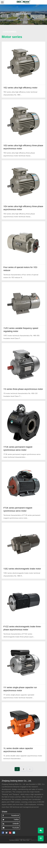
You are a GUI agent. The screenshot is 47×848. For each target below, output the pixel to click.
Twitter (16, 819)
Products (22, 17)
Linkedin (16, 823)
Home (17, 17)
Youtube (15, 827)
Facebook (15, 815)
